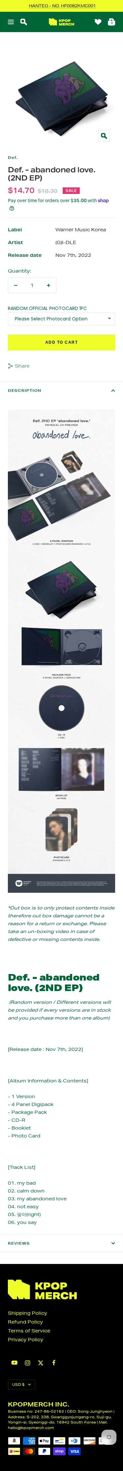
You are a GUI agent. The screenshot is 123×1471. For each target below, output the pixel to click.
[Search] (23, 22)
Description (24, 390)
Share (22, 366)
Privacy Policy (25, 1340)
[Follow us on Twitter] (40, 1363)
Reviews (19, 1243)
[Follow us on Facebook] (53, 1363)
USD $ (18, 1384)
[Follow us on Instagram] (27, 1363)
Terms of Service (29, 1331)
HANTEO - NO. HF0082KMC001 (62, 6)
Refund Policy (25, 1322)
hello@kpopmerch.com (31, 1427)
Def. (13, 157)
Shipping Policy (27, 1313)
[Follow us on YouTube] (14, 1363)
